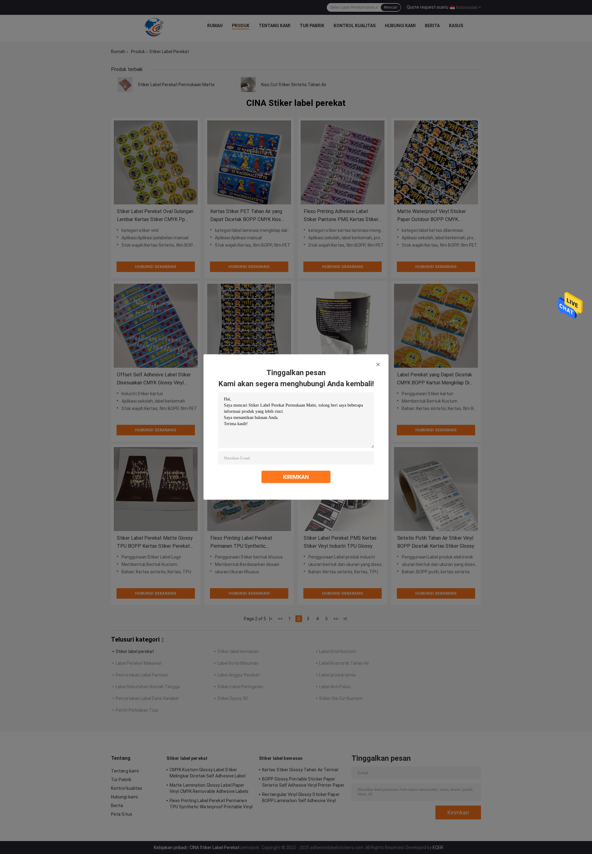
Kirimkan (296, 477)
